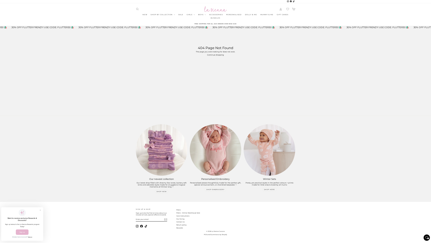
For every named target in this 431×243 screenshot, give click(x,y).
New (145, 14)
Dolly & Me (251, 14)
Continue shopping (215, 55)
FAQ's (178, 210)
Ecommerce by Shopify (218, 234)
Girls (190, 14)
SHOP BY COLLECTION (162, 14)
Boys (201, 14)
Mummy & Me (266, 14)
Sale (180, 14)
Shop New (162, 191)
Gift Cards (282, 14)
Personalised (234, 14)
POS (205, 234)
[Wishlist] (287, 9)
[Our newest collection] (161, 150)
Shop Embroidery (215, 189)
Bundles (215, 18)
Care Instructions (182, 216)
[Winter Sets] (269, 150)
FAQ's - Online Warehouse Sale (188, 213)
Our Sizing (180, 219)
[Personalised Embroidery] (215, 150)
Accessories (216, 14)
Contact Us (180, 222)
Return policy (181, 225)
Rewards (179, 228)
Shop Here (269, 189)
